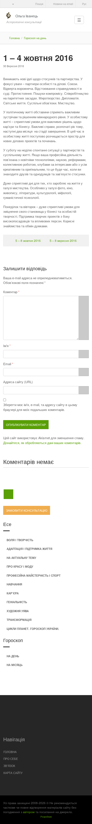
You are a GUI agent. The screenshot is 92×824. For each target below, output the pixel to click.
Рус (84, 4)
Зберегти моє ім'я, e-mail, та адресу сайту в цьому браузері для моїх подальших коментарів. (40, 407)
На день (13, 656)
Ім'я (6, 345)
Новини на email (63, 4)
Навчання (14, 584)
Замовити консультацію (26, 510)
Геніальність (17, 602)
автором (29, 812)
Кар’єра (13, 593)
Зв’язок (9, 766)
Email (7, 364)
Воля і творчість (20, 540)
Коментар (10, 291)
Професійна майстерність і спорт (34, 575)
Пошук (39, 4)
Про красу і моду (20, 566)
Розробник (46, 816)
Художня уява (18, 611)
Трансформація (19, 620)
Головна (14, 38)
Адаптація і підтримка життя (29, 549)
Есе (7, 524)
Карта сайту (12, 773)
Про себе (10, 759)
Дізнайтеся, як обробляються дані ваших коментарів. (42, 442)
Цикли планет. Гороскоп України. (33, 629)
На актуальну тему (21, 558)
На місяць (14, 665)
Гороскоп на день (35, 38)
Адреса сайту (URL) (18, 382)
